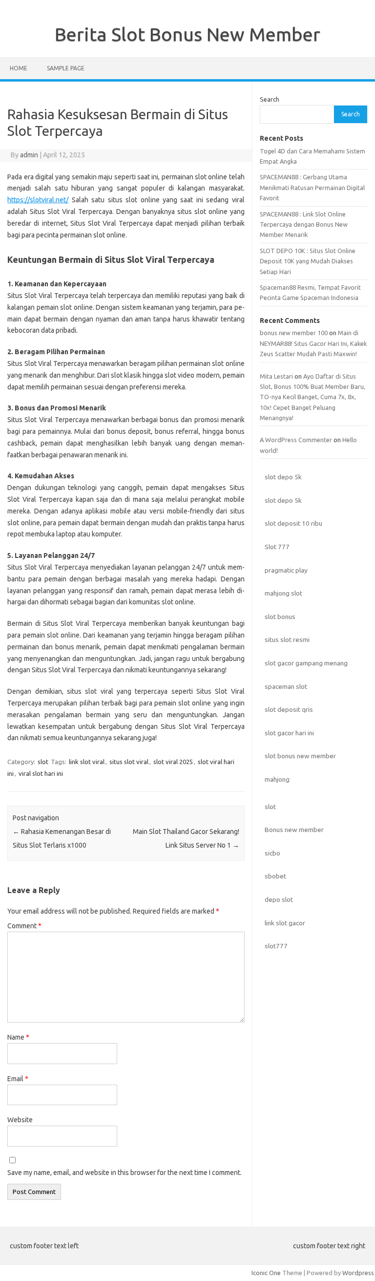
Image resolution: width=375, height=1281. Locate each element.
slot (43, 761)
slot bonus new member (300, 756)
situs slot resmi (287, 639)
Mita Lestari (276, 376)
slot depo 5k (283, 477)
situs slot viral (128, 761)
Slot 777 (277, 547)
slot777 (276, 946)
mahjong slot (283, 593)
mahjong (277, 779)
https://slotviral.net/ (37, 200)
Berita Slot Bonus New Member (187, 34)
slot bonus (280, 616)
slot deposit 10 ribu (293, 523)
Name (18, 1037)
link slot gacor (285, 923)
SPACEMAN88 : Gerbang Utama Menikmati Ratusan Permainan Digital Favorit (312, 187)
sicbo (272, 853)
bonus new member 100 (294, 332)
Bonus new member (294, 829)
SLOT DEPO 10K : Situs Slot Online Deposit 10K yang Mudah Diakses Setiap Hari (307, 261)
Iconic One (266, 1272)
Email (17, 1079)
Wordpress (358, 1272)
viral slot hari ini (41, 773)
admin (29, 155)
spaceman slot (286, 686)
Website (20, 1120)
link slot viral (86, 761)
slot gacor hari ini (289, 733)
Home (18, 68)
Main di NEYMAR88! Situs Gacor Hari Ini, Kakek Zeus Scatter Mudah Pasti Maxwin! (313, 343)
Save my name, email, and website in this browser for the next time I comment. (124, 1172)
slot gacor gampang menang (306, 663)
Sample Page (65, 68)
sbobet (275, 876)
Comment (24, 926)
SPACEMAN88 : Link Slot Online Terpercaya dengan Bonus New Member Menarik (304, 224)
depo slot (279, 899)
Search (269, 99)
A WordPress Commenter (296, 439)
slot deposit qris (289, 709)
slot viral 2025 (173, 761)
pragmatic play (286, 570)
